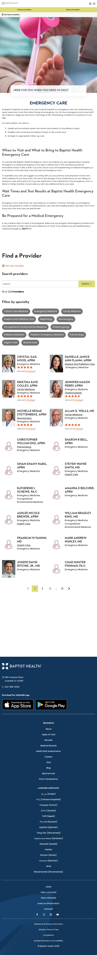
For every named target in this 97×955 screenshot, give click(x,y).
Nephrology (46, 319)
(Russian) (48, 821)
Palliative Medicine (14, 334)
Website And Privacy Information (48, 924)
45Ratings (30, 429)
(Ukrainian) (48, 838)
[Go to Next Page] (69, 588)
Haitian (48, 849)
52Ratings (30, 371)
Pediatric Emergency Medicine (47, 334)
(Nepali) (48, 816)
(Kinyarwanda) (48, 871)
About (49, 729)
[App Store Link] (18, 704)
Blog (48, 768)
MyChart (48, 909)
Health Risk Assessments (48, 751)
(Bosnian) (48, 860)
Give (48, 762)
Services (48, 740)
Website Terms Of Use (48, 929)
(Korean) (48, 810)
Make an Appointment (48, 904)
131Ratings (78, 400)
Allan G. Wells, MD (79, 411)
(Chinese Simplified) (48, 799)
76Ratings (30, 400)
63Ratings (78, 429)
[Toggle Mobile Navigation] (94, 3)
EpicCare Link (48, 773)
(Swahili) (48, 844)
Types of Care (48, 734)
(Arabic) (48, 794)
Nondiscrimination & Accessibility (48, 940)
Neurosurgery (66, 319)
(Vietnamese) (48, 833)
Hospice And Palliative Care (19, 319)
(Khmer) (48, 855)
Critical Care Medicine (16, 311)
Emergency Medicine (45, 311)
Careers (48, 756)
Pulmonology (77, 334)
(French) (48, 805)
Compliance (48, 935)
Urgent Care (10, 342)
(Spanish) (48, 827)
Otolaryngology (61, 326)
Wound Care (30, 342)
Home (48, 887)
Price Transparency (48, 779)
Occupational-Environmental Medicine (25, 326)
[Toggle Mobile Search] (90, 3)
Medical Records (48, 745)
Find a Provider (73, 9)
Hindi (48, 866)
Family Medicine (72, 311)
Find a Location (24, 9)
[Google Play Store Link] (51, 704)
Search (85, 283)
